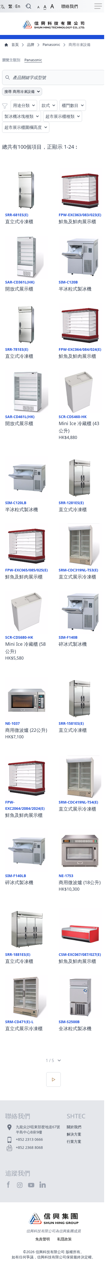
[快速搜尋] (28, 6)
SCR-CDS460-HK (72, 416)
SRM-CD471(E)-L (19, 1021)
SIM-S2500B (69, 1021)
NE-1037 (12, 723)
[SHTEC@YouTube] (31, 1184)
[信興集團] (53, 1219)
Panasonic (51, 44)
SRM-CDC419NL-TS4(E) (78, 802)
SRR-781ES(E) (16, 349)
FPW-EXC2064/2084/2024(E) (25, 805)
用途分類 (21, 105)
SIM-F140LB (15, 875)
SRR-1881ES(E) (17, 954)
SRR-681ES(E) (16, 214)
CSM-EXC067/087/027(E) (80, 954)
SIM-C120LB (15, 502)
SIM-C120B (68, 282)
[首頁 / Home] (53, 22)
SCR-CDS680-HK (19, 637)
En (17, 6)
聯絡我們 (69, 6)
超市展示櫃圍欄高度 (23, 127)
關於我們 (74, 1126)
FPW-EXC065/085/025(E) (26, 570)
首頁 (15, 44)
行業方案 (74, 1141)
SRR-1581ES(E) (71, 723)
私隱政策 (64, 1238)
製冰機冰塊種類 (19, 116)
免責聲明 (43, 1238)
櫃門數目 (70, 105)
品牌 (30, 44)
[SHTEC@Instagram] (20, 1184)
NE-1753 (66, 875)
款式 (46, 105)
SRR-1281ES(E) (71, 502)
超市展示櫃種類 (60, 116)
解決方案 (74, 1134)
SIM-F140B (68, 637)
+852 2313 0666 (29, 1139)
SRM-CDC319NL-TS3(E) (78, 570)
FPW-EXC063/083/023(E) (80, 214)
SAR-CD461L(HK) (20, 416)
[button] (38, 6)
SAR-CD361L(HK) (20, 282)
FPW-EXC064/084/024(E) (80, 349)
